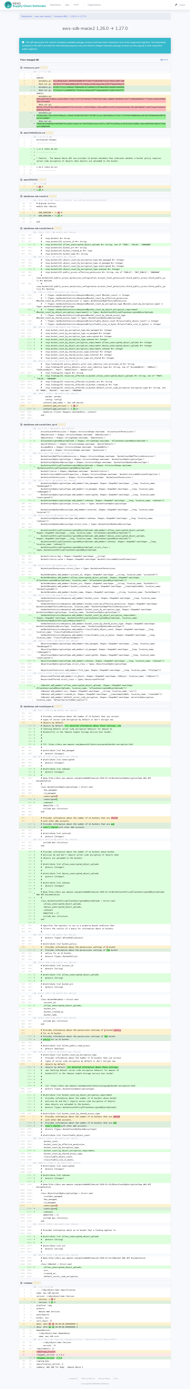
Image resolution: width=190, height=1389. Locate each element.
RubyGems (26, 16)
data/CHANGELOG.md (34, 132)
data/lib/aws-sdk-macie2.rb (36, 196)
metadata (28, 1282)
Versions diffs (60, 16)
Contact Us (73, 1378)
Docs (116, 1378)
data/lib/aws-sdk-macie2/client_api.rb (40, 424)
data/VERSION (31, 179)
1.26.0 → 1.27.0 (78, 16)
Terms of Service (88, 1378)
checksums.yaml (31, 67)
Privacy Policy (104, 1378)
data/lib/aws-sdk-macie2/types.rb (39, 706)
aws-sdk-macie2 (43, 16)
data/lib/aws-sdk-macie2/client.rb (38, 228)
